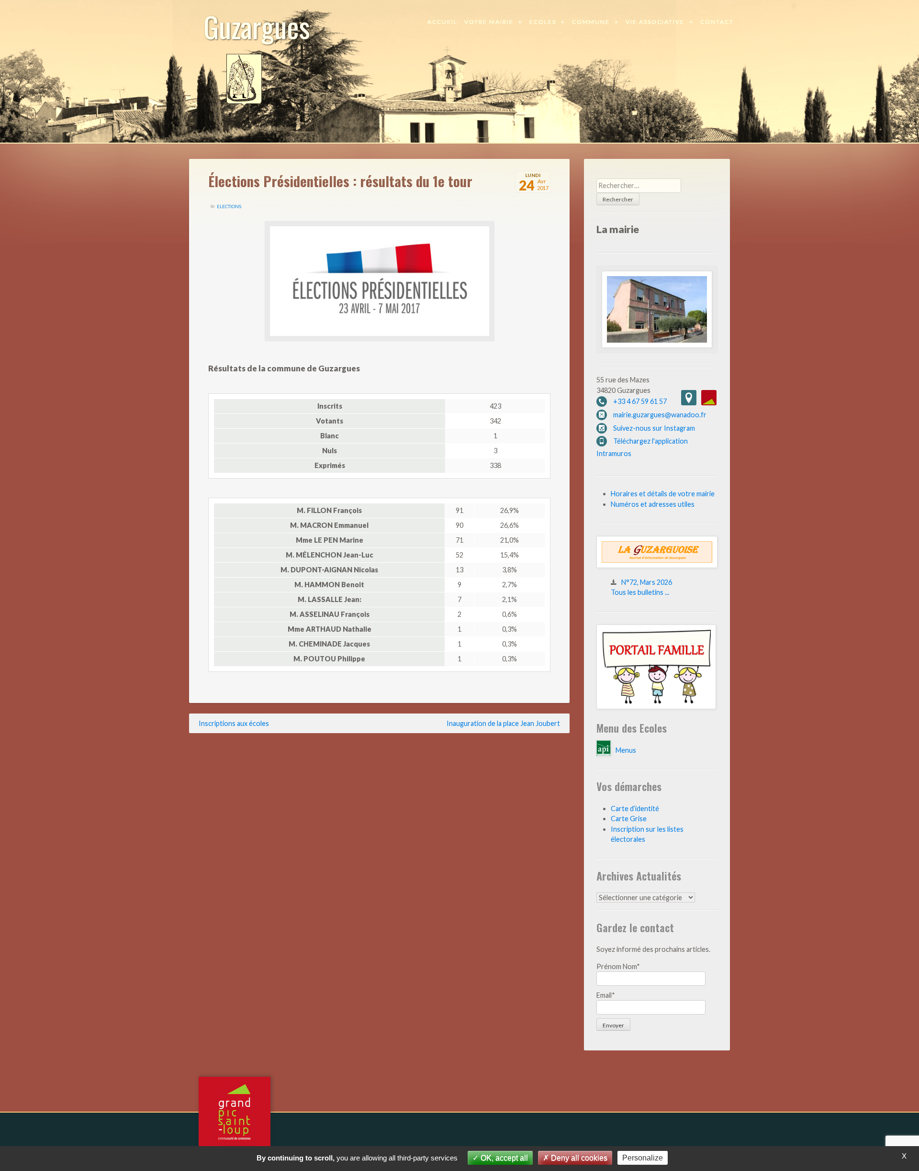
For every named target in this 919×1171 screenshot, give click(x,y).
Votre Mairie (489, 21)
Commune (591, 21)
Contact (717, 21)
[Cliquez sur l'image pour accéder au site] (656, 707)
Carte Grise (629, 818)
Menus (626, 750)
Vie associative (655, 21)
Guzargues (256, 26)
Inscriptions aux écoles (234, 723)
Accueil (442, 21)
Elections (229, 206)
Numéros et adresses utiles (653, 504)
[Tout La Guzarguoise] (656, 565)
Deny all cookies (578, 1158)
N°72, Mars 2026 (646, 582)
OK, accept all (503, 1158)
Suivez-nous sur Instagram (654, 428)
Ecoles (542, 21)
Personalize (642, 1158)
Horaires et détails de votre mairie (663, 494)
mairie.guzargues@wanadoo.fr (659, 415)
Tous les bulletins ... (640, 592)
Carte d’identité (635, 808)
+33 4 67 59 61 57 (640, 401)
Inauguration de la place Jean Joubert (503, 723)
